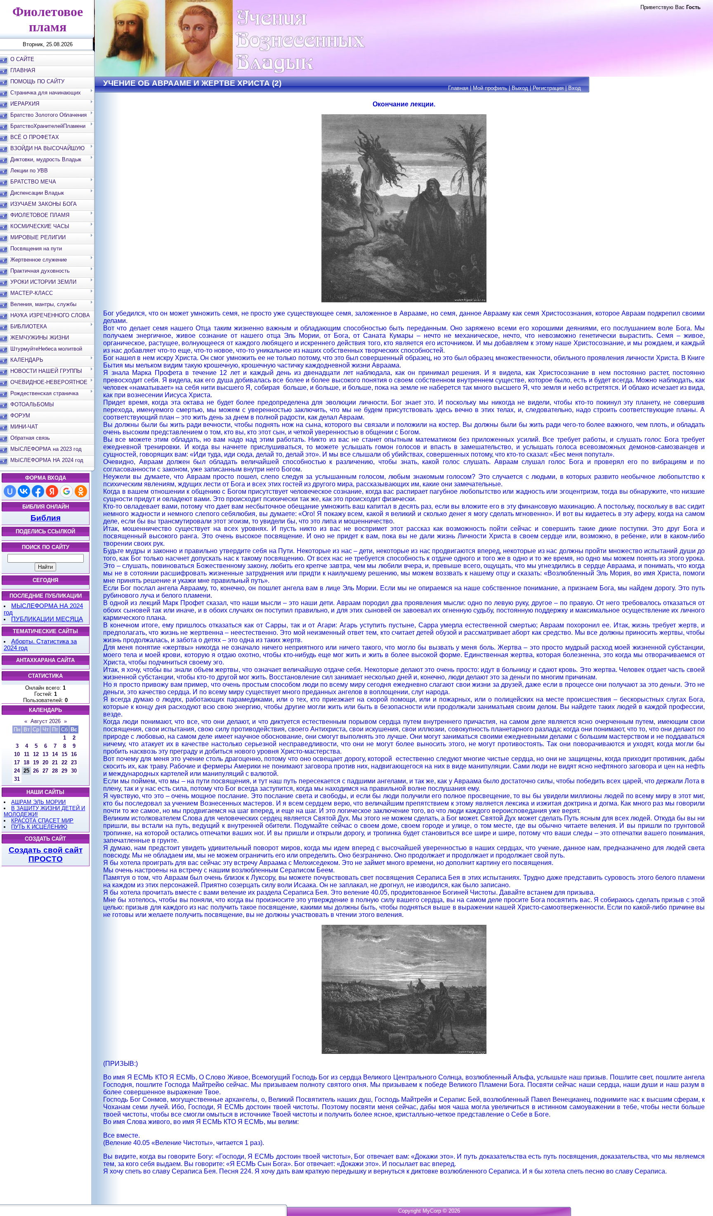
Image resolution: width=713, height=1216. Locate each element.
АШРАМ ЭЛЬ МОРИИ (38, 802)
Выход (520, 88)
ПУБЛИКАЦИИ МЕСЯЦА (47, 619)
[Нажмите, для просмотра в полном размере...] (403, 300)
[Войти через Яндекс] (52, 491)
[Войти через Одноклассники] (81, 491)
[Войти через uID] (10, 491)
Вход (574, 88)
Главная (458, 88)
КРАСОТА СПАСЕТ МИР (42, 821)
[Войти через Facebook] (38, 491)
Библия (46, 518)
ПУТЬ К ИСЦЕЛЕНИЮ (39, 827)
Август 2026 (46, 721)
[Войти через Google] (66, 491)
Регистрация (548, 88)
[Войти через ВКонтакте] (24, 491)
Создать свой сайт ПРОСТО (46, 854)
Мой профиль (490, 88)
